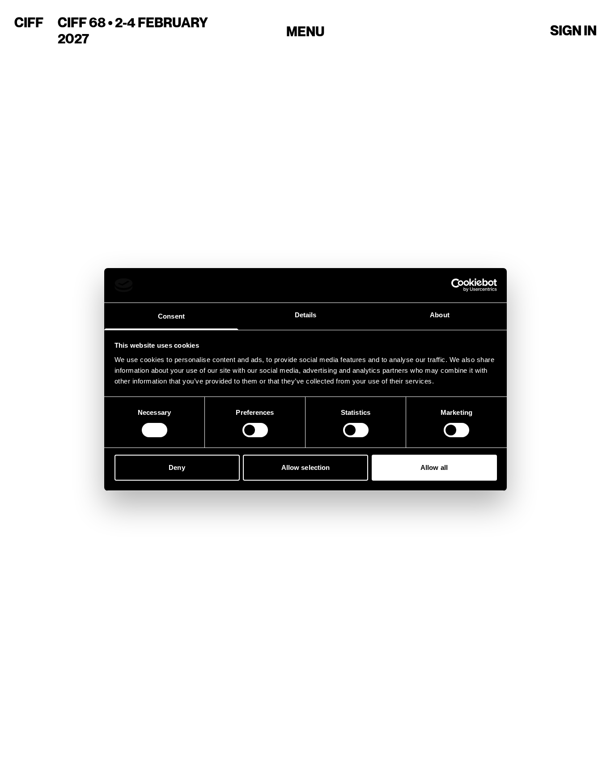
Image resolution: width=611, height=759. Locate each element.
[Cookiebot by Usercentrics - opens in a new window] (458, 285)
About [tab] (440, 315)
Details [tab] (306, 315)
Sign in (573, 30)
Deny (177, 467)
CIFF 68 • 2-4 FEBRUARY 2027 (133, 30)
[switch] (255, 430)
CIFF (28, 22)
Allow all (434, 467)
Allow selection (305, 467)
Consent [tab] (171, 316)
